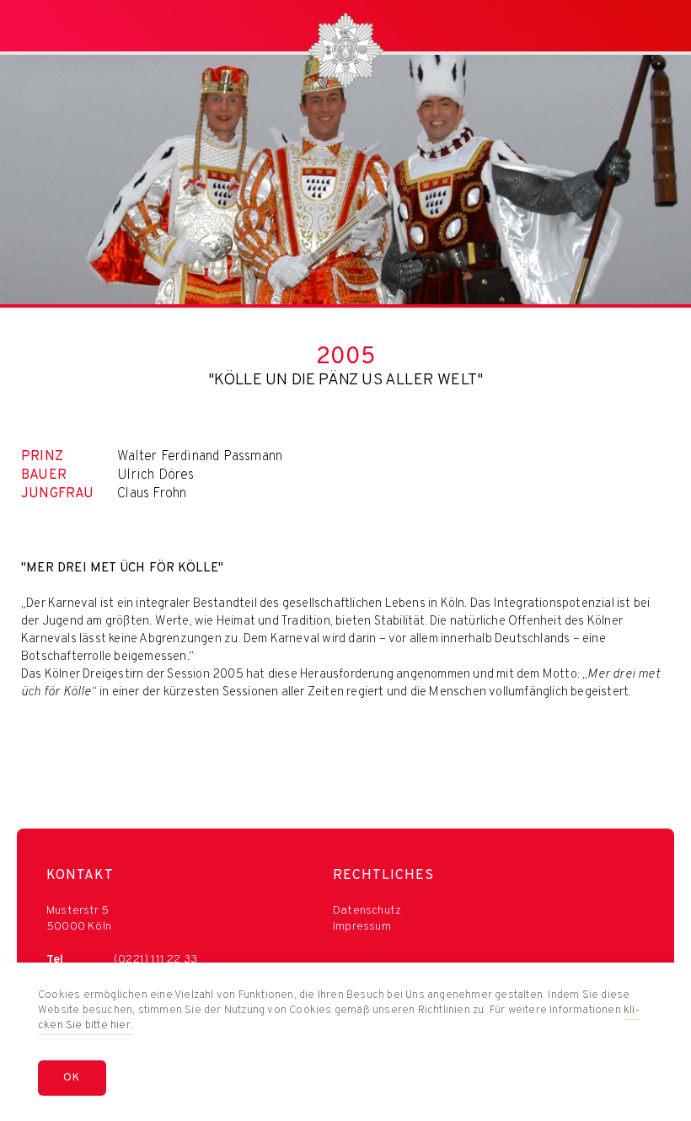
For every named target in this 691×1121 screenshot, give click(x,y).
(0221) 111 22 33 (155, 959)
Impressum (362, 927)
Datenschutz (367, 911)
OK (72, 1078)
